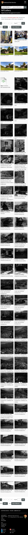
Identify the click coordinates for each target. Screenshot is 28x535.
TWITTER (4, 531)
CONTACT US (3, 525)
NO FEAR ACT (3, 524)
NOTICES (3, 519)
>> (8, 23)
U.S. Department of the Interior (15, 517)
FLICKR (3, 532)
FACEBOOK (4, 529)
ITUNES (12, 532)
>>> (11, 23)
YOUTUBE (12, 529)
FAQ (2, 522)
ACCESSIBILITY (4, 515)
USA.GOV (3, 526)
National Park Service (13, 515)
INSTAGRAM (13, 531)
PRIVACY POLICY (4, 516)
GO (23, 23)
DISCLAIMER (3, 520)
